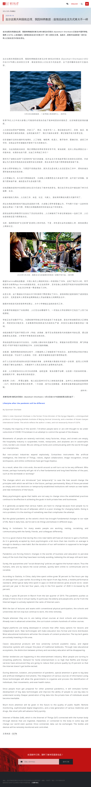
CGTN (14, 733)
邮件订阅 (66, 762)
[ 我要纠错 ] (35, 782)
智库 (7, 11)
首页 (4, 11)
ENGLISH (74, 4)
